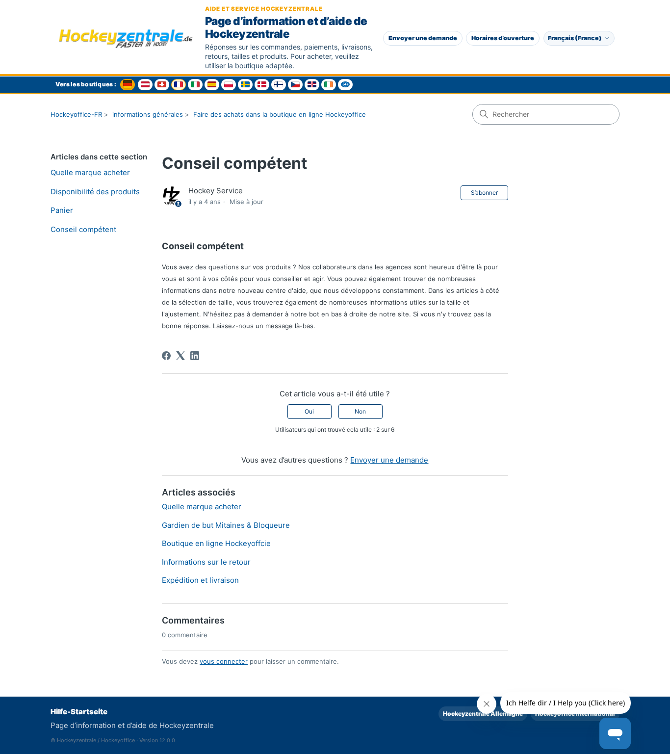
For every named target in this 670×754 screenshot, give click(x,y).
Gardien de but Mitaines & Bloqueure (226, 525)
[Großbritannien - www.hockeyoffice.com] (312, 84)
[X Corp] (180, 355)
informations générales (147, 114)
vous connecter (224, 661)
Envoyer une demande (422, 38)
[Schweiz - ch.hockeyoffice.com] (162, 84)
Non (360, 411)
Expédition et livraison (200, 580)
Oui (309, 411)
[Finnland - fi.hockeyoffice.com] (278, 84)
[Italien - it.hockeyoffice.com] (195, 84)
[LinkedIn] (194, 355)
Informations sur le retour (206, 562)
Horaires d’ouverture (502, 38)
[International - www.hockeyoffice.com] (345, 84)
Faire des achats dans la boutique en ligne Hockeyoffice (279, 114)
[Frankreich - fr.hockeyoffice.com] (178, 84)
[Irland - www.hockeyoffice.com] (328, 84)
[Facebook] (166, 355)
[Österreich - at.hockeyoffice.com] (145, 84)
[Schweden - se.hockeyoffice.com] (245, 84)
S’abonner (484, 192)
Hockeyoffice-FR (76, 114)
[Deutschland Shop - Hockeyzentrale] (127, 84)
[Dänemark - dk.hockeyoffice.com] (262, 84)
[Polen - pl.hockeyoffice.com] (228, 84)
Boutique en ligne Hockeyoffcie (216, 543)
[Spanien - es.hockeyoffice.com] (212, 84)
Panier (62, 210)
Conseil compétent (83, 229)
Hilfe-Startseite (79, 711)
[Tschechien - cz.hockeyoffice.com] (295, 84)
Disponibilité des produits (95, 191)
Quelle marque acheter (90, 172)
